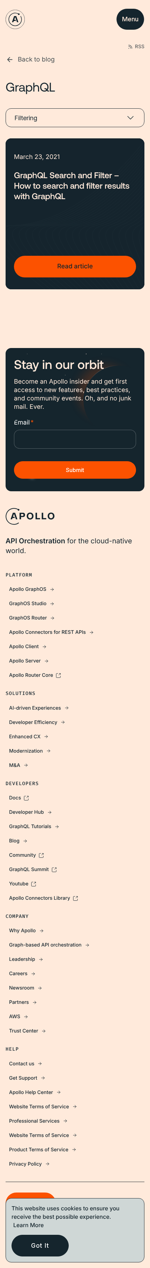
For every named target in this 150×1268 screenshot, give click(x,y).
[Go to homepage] (15, 19)
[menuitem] (75, 589)
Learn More (28, 1225)
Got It (40, 1245)
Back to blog (36, 59)
